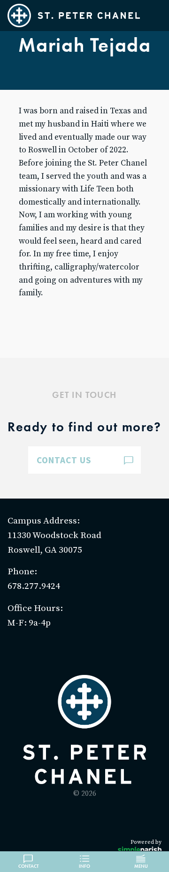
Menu (141, 866)
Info (84, 866)
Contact (28, 866)
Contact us (64, 460)
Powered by (146, 842)
